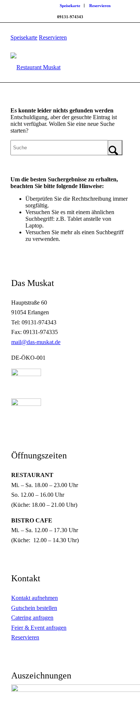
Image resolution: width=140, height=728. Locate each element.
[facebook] (26, 374)
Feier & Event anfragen (38, 627)
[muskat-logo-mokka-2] (58, 67)
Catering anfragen (32, 617)
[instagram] (26, 404)
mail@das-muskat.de (35, 342)
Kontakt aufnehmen (34, 598)
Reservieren (100, 5)
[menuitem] (70, 5)
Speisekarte (70, 5)
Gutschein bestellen (34, 608)
